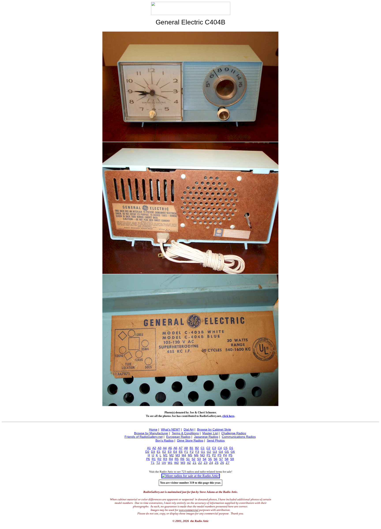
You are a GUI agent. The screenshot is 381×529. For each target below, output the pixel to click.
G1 (203, 451)
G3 (215, 451)
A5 (170, 448)
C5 (226, 448)
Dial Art (189, 429)
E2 (164, 451)
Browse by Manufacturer (151, 433)
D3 (153, 451)
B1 (191, 448)
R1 (154, 459)
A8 (186, 448)
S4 (204, 459)
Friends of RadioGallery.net (144, 436)
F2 (192, 451)
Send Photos (216, 440)
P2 (214, 455)
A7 (181, 448)
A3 (159, 448)
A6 (175, 448)
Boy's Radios (164, 440)
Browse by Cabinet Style (214, 429)
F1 (186, 451)
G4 (221, 451)
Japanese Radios (206, 436)
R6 (182, 459)
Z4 (211, 462)
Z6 (222, 462)
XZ (189, 462)
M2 (171, 455)
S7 (221, 459)
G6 (233, 451)
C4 (220, 448)
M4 (184, 455)
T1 (153, 462)
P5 (230, 455)
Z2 (200, 462)
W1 (170, 462)
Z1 (194, 462)
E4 (175, 451)
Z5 (217, 462)
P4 (225, 455)
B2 (197, 448)
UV (164, 462)
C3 (214, 448)
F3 (197, 451)
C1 (203, 448)
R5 (177, 459)
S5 (210, 459)
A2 (154, 448)
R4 (171, 459)
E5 (181, 451)
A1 (149, 448)
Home (153, 429)
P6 (148, 459)
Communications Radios (239, 436)
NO (202, 455)
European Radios (178, 436)
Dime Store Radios (190, 440)
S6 (215, 459)
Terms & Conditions (185, 433)
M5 (190, 455)
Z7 (228, 462)
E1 (159, 451)
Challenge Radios (233, 433)
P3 (219, 455)
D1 (231, 448)
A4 (165, 448)
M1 (165, 455)
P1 (208, 455)
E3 (170, 451)
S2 (193, 459)
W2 (176, 462)
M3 (178, 455)
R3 (165, 459)
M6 (196, 455)
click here (228, 416)
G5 (227, 451)
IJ (153, 455)
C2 (208, 448)
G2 (209, 451)
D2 (147, 451)
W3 (183, 462)
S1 (188, 459)
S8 (226, 459)
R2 (159, 459)
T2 (158, 462)
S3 (199, 459)
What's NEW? (170, 429)
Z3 (205, 462)
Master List (210, 433)
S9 (232, 459)
